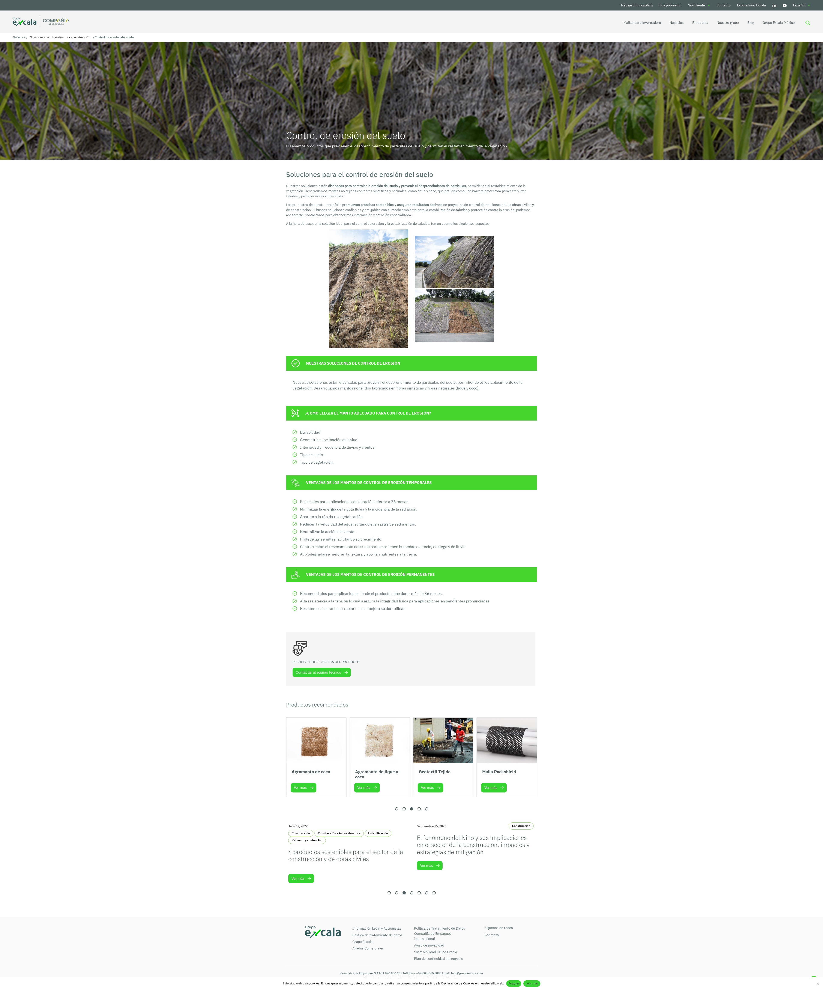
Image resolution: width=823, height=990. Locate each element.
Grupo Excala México (779, 22)
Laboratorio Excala (751, 5)
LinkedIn (774, 5)
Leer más (532, 983)
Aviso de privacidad (429, 945)
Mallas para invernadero (642, 22)
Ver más (300, 787)
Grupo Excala (362, 941)
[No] (817, 983)
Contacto (723, 5)
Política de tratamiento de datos (377, 935)
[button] (396, 808)
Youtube (785, 5)
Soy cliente (696, 5)
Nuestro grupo (728, 22)
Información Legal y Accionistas (376, 928)
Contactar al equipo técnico (318, 672)
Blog (750, 22)
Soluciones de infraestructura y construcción (60, 37)
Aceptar (513, 983)
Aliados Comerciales (368, 948)
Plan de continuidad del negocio (438, 958)
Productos (700, 22)
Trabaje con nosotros (636, 5)
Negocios (677, 22)
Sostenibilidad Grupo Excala (435, 952)
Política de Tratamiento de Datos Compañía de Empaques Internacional (439, 933)
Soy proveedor (670, 5)
